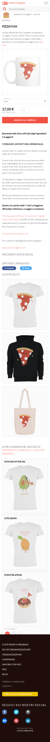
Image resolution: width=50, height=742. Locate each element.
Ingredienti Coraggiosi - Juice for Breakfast (23, 451)
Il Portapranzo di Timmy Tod (15, 216)
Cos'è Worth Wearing (15, 644)
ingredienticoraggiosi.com (14, 247)
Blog (5, 674)
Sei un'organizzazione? (16, 649)
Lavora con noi (11, 664)
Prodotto (7, 99)
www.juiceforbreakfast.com (15, 233)
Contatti (7, 686)
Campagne (8, 659)
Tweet (26, 268)
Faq (4, 669)
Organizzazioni (12, 654)
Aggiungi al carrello (25, 120)
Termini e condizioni (13, 681)
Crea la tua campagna (17, 694)
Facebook (10, 268)
